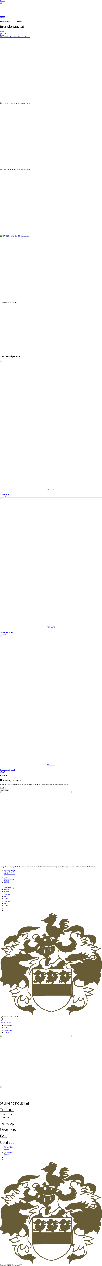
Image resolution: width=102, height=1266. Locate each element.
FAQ (5, 896)
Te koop (6, 882)
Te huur (2, 1)
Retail (6, 1117)
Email (2, 788)
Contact (6, 898)
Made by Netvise (5, 1022)
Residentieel (9, 1114)
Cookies (6, 1027)
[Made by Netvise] (1, 1020)
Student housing (9, 879)
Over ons (7, 895)
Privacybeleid (8, 1025)
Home (6, 877)
